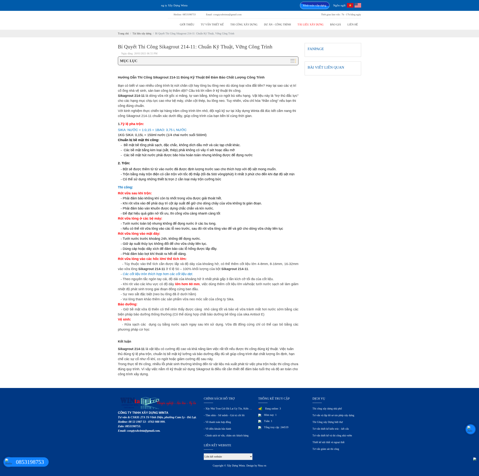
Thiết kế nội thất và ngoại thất (328, 442)
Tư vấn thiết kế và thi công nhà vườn (332, 435)
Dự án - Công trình (277, 24)
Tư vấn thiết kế (212, 24)
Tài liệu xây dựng (311, 24)
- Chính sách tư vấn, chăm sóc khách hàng (226, 435)
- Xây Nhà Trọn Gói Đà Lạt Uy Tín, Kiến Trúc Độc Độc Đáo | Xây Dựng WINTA (228, 408)
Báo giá (335, 24)
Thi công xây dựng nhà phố (327, 408)
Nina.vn (262, 465)
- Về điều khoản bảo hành (217, 428)
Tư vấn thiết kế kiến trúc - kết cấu (330, 428)
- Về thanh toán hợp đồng (217, 422)
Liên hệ (352, 24)
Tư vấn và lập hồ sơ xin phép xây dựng (333, 415)
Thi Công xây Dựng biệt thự (327, 422)
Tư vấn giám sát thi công (325, 449)
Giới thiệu (187, 24)
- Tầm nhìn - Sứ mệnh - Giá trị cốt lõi (224, 415)
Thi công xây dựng (243, 24)
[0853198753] (8, 462)
